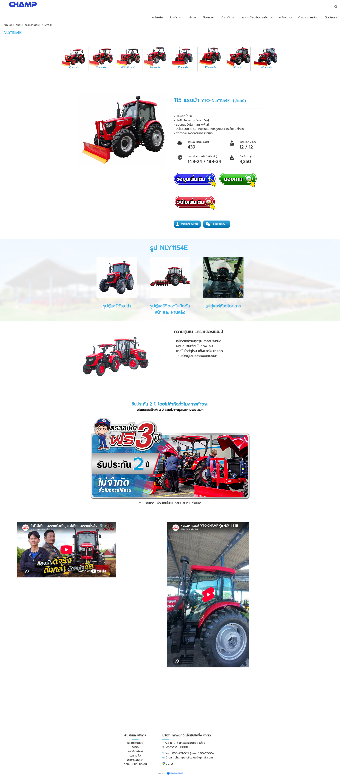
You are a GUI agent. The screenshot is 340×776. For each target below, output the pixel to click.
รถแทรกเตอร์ (32, 25)
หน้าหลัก (8, 25)
